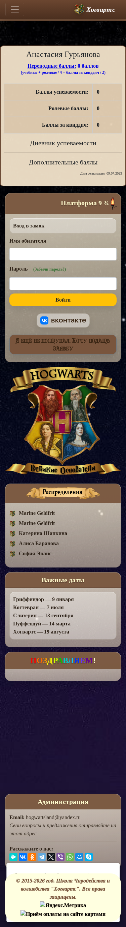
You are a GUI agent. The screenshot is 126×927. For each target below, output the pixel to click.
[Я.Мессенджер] (13, 857)
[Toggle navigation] (14, 9)
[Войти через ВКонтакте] (63, 320)
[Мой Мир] (79, 857)
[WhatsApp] (70, 857)
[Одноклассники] (32, 857)
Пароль (37, 269)
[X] (51, 857)
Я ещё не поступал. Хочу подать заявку (63, 344)
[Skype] (89, 857)
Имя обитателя (27, 241)
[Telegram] (42, 857)
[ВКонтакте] (23, 857)
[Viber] (60, 857)
